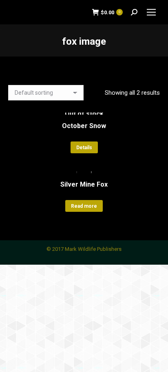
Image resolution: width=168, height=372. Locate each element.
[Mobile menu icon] (151, 12)
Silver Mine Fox (84, 184)
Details (84, 147)
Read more (84, 206)
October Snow (84, 126)
